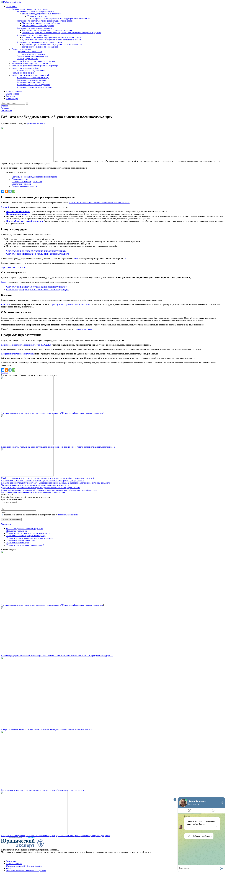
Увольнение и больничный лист (26, 68)
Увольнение (11, 7)
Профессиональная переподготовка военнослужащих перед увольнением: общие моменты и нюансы (46, 729)
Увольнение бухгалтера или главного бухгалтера (33, 61)
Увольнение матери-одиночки (30, 82)
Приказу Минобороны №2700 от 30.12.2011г (71, 304)
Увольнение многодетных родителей (33, 85)
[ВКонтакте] (2, 191)
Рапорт (4, 282)
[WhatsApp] (13, 191)
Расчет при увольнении (27, 59)
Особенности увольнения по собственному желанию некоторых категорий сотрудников (61, 33)
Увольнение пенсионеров (23, 73)
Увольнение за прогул (37, 16)
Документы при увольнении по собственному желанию (47, 30)
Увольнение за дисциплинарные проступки (41, 14)
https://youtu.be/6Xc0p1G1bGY (14, 267)
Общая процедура (20, 179)
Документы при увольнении (29, 51)
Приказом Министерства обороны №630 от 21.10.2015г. (26, 345)
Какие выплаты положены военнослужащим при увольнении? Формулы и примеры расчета (42, 480)
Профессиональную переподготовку (17, 354)
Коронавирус (12, 98)
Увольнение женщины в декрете (31, 80)
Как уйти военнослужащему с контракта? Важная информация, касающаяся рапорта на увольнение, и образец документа (55, 483)
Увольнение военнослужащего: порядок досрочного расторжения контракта (35, 485)
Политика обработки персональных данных (26, 871)
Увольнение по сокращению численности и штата (39, 42)
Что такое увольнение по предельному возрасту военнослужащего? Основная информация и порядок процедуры (52, 605)
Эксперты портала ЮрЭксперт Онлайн (24, 866)
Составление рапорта (21, 181)
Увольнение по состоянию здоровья (38, 25)
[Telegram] (10, 191)
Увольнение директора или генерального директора (35, 66)
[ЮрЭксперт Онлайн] (11, 2)
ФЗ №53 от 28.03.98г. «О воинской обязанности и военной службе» (99, 203)
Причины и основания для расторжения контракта (34, 177)
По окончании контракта (18, 211)
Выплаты (37, 181)
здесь (75, 258)
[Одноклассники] (6, 191)
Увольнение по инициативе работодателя (35, 11)
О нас (8, 868)
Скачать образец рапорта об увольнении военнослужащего (37, 289)
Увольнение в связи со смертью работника (41, 23)
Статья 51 (5, 207)
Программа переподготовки (24, 186)
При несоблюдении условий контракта (24, 221)
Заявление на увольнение (33, 54)
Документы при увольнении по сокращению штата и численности (52, 44)
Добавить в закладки (35, 123)
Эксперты (10, 96)
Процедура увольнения (22, 49)
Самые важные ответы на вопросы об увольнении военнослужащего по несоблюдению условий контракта (49, 490)
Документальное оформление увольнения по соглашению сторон (51, 40)
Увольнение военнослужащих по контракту (31, 63)
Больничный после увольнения (31, 70)
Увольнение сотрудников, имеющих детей (30, 75)
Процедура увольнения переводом (32, 56)
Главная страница (14, 91)
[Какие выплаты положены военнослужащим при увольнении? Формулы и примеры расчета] (47, 788)
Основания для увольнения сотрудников (30, 9)
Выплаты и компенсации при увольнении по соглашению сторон (51, 37)
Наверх (4, 373)
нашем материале (85, 329)
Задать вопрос (12, 94)
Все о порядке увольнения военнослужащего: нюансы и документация (33, 492)
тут (125, 258)
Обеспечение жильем (21, 184)
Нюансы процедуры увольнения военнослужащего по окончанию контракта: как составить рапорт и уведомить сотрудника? (57, 655)
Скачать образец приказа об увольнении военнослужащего (37, 253)
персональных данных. (68, 515)
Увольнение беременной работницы (33, 77)
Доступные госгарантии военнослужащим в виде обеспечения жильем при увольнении (40, 487)
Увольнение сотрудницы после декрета (34, 87)
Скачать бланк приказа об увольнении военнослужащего (36, 250)
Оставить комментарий (11, 519)
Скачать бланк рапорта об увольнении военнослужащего (36, 286)
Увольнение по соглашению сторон (33, 35)
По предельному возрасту (18, 214)
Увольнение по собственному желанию (34, 28)
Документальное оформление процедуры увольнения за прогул (61, 18)
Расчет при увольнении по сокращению (40, 47)
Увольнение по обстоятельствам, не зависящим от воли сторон (45, 21)
